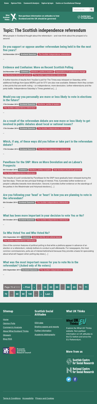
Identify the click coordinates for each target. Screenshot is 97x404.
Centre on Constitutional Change (68, 3)
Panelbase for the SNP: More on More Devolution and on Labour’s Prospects (42, 163)
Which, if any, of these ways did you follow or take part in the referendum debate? (47, 143)
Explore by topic (47, 3)
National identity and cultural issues (47, 237)
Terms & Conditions (12, 398)
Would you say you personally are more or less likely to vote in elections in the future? (47, 98)
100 (30, 293)
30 (57, 287)
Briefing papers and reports (47, 326)
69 (74, 287)
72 (6, 293)
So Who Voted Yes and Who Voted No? (26, 233)
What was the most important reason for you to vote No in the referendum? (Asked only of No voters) (40, 263)
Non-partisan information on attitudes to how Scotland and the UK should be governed (39, 17)
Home (6, 3)
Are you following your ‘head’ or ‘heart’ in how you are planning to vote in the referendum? (47, 196)
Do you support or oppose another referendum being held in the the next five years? (47, 48)
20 (51, 287)
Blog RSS (7, 338)
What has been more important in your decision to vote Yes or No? (43, 215)
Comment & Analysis (31, 3)
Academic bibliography (45, 334)
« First (26, 287)
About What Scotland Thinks (16, 331)
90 (23, 293)
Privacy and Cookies (44, 398)
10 (45, 287)
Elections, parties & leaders (42, 71)
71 (86, 287)
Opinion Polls (16, 3)
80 (17, 293)
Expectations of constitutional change (70, 71)
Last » (48, 293)
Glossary (7, 335)
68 (68, 287)
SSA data (39, 322)
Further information (43, 330)
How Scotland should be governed (17, 75)
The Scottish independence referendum (54, 54)
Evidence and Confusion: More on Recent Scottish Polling (38, 67)
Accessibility (28, 398)
